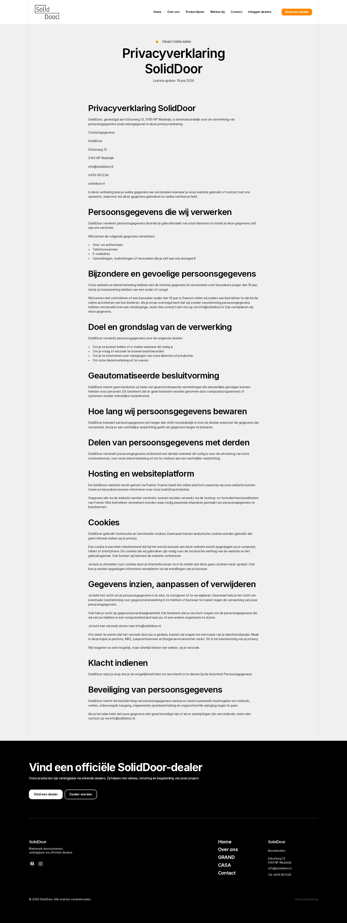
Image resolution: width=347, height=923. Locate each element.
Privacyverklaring (306, 899)
